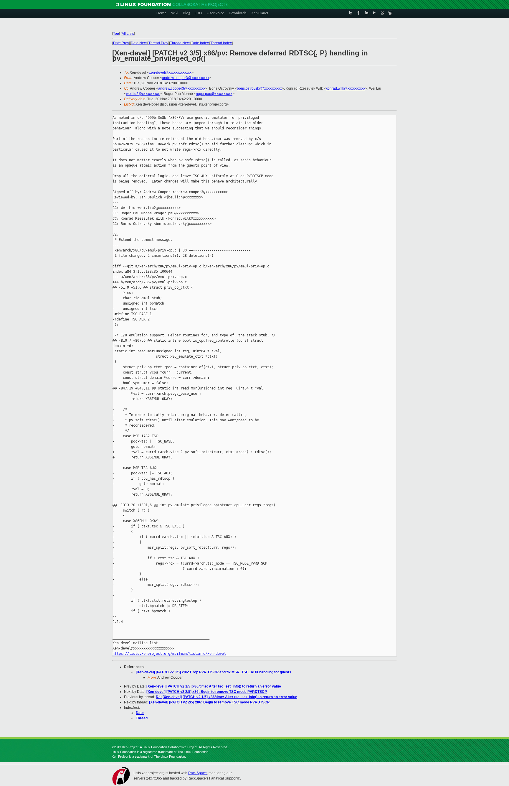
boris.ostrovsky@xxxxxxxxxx (259, 88)
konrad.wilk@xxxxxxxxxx (345, 88)
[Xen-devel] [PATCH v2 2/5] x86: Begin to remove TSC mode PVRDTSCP (206, 692)
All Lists (128, 34)
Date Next (139, 43)
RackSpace (197, 773)
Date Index (200, 43)
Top (116, 34)
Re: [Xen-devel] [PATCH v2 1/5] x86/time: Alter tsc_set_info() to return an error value (226, 697)
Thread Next (180, 43)
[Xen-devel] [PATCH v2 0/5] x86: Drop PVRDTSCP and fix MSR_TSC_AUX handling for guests (213, 672)
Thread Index (221, 43)
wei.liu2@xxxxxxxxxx (143, 94)
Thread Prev (158, 43)
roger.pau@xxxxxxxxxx (214, 94)
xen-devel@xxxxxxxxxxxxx (170, 72)
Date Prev (121, 43)
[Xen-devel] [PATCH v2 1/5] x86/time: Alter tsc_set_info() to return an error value (213, 686)
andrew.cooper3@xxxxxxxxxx (185, 78)
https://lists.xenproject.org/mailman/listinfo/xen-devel (169, 654)
